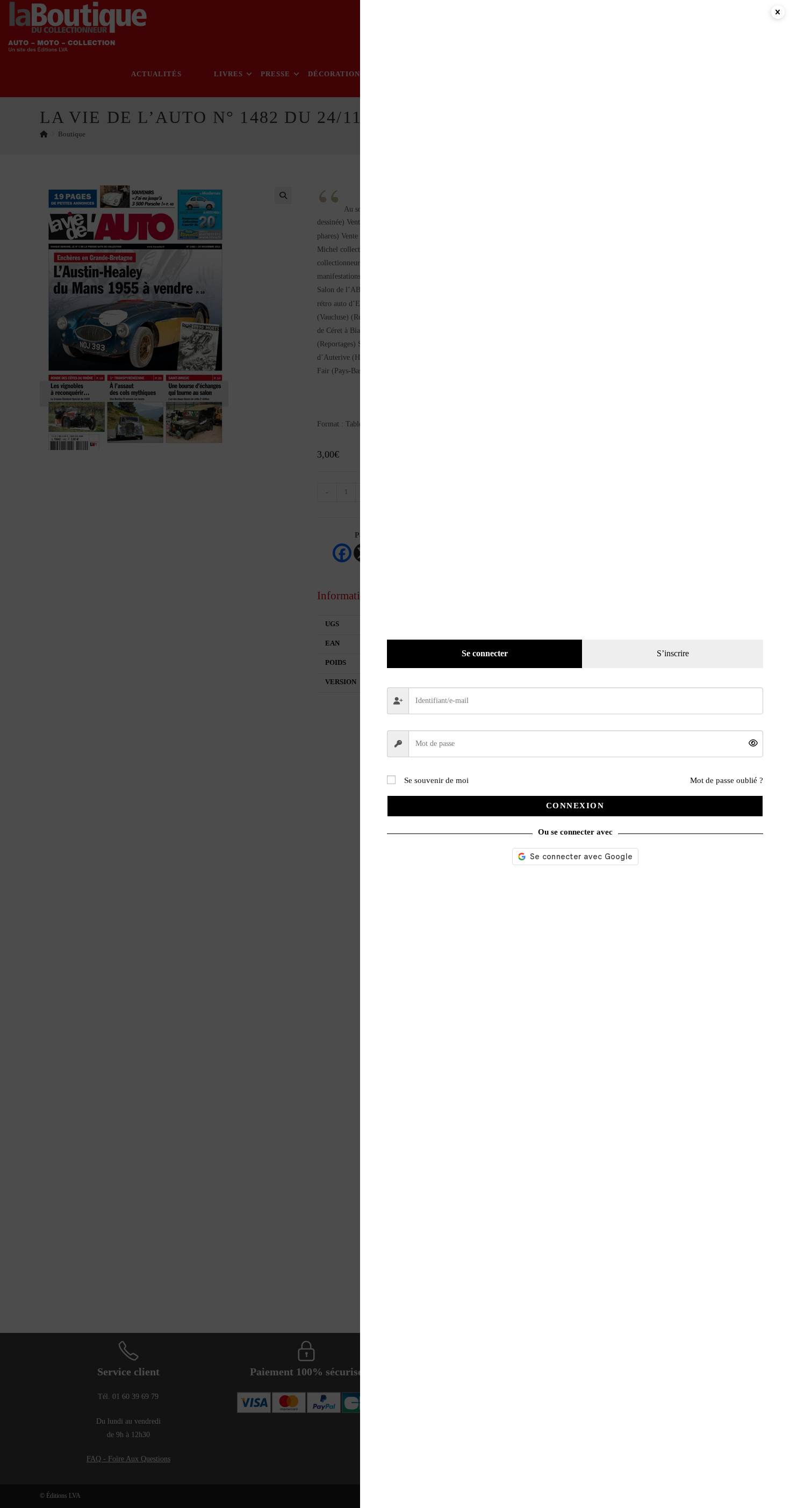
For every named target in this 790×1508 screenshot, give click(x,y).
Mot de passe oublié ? (726, 780)
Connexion (575, 805)
